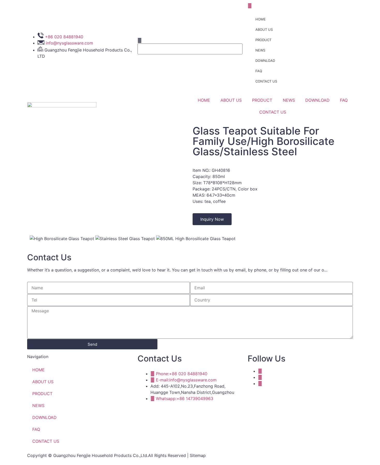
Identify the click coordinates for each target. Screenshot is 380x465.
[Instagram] (260, 383)
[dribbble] (260, 377)
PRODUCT (263, 40)
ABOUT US (264, 29)
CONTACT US (266, 81)
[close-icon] (250, 5)
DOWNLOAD (265, 60)
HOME (260, 19)
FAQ (258, 71)
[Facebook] (260, 371)
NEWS (260, 50)
